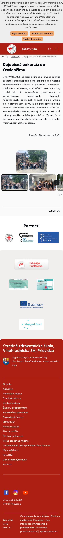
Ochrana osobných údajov (34, 516)
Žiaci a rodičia (10, 431)
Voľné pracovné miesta (16, 440)
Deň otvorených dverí (15, 459)
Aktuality (15, 56)
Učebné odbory (11, 402)
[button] (49, 48)
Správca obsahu (48, 531)
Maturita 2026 (11, 426)
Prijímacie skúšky (12, 393)
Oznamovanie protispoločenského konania (26, 445)
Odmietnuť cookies (42, 33)
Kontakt (7, 464)
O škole (7, 384)
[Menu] (56, 48)
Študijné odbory (12, 398)
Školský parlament (13, 435)
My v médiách (10, 450)
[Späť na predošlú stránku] (3, 56)
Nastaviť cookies (32, 38)
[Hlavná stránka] (6, 56)
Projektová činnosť (13, 417)
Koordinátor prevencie (15, 412)
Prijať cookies (19, 33)
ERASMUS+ (9, 421)
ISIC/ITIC (7, 454)
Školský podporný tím (15, 407)
